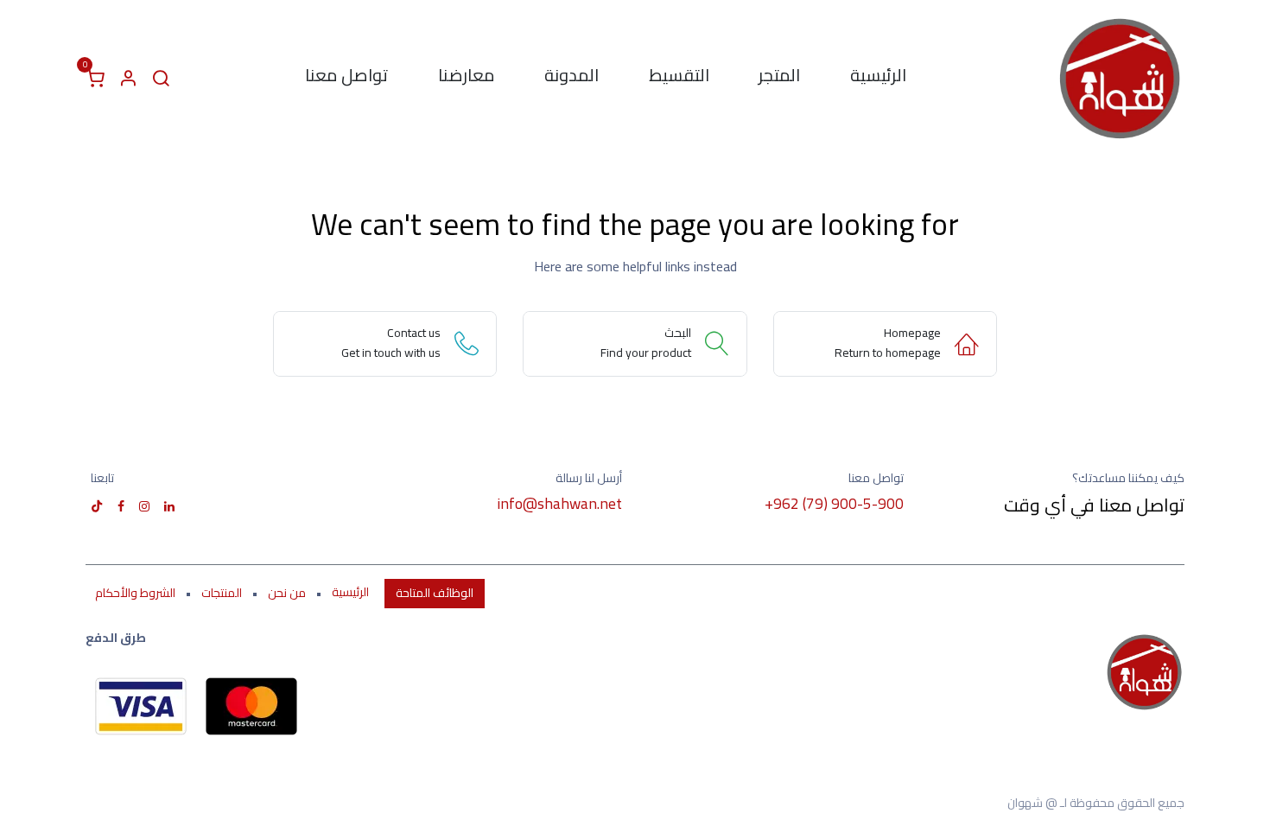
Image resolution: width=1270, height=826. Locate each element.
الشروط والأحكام (135, 592)
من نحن (287, 592)
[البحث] (160, 79)
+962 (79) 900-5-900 (834, 503)
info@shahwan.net (559, 503)
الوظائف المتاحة (434, 592)
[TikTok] (96, 506)
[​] (169, 506)
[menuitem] (878, 78)
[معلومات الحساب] (127, 79)
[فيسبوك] (121, 506)
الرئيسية (350, 592)
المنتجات (221, 592)
